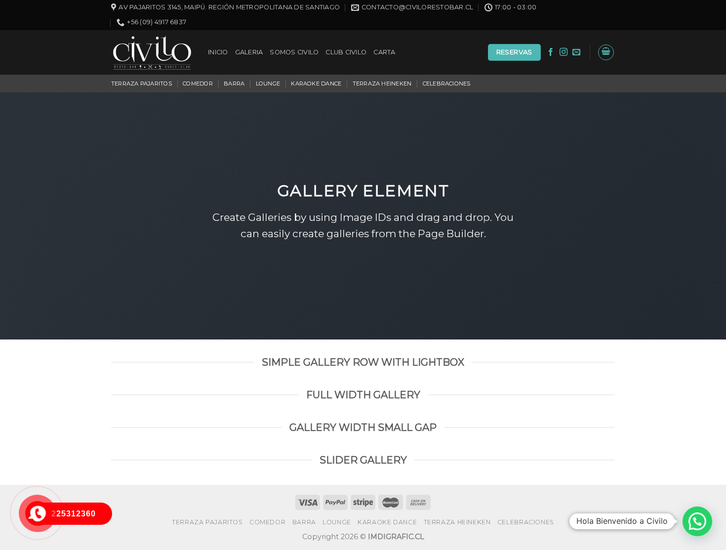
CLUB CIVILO (345, 52)
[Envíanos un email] (576, 52)
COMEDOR (198, 83)
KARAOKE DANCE (316, 83)
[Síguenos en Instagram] (563, 52)
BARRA (234, 83)
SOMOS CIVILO (294, 52)
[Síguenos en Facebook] (551, 52)
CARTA (384, 52)
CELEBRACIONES (447, 83)
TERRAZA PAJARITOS (141, 83)
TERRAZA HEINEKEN (382, 83)
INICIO (218, 52)
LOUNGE (268, 83)
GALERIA (249, 52)
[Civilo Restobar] (152, 53)
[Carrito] (606, 52)
